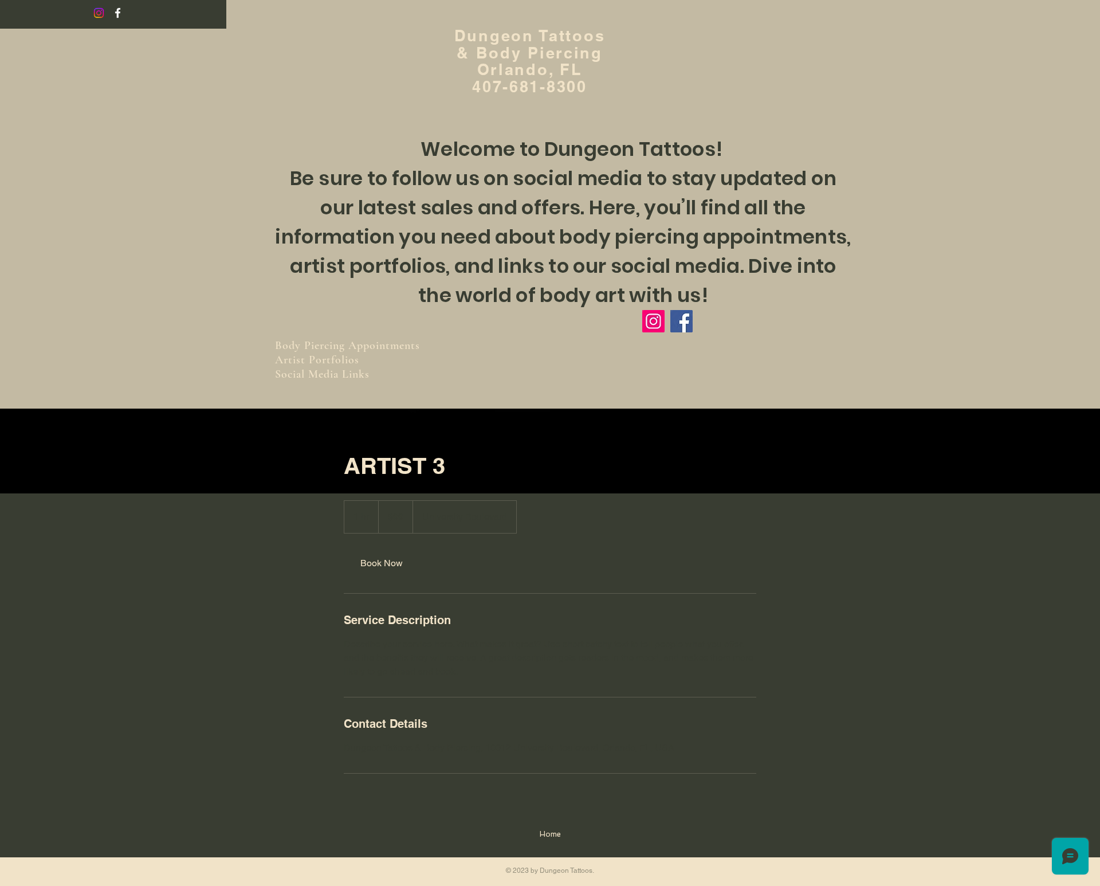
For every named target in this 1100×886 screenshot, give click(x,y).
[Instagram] (98, 12)
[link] (381, 563)
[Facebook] (681, 321)
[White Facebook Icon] (117, 12)
